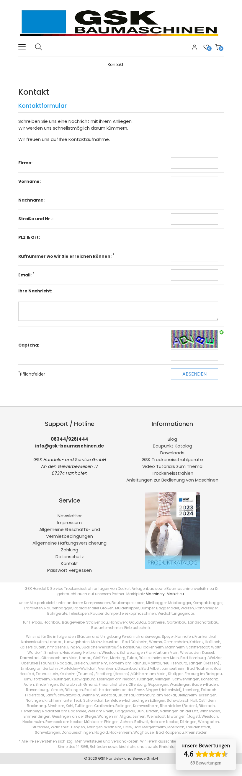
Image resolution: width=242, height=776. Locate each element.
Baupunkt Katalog (172, 446)
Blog (172, 439)
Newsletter (70, 516)
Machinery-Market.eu (165, 593)
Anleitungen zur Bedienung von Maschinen (172, 480)
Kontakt (69, 563)
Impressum (69, 522)
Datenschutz (69, 556)
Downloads (172, 453)
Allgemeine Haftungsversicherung (69, 543)
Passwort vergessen (69, 570)
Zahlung (69, 550)
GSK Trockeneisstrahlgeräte (172, 459)
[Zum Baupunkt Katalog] (172, 567)
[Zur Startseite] (121, 40)
